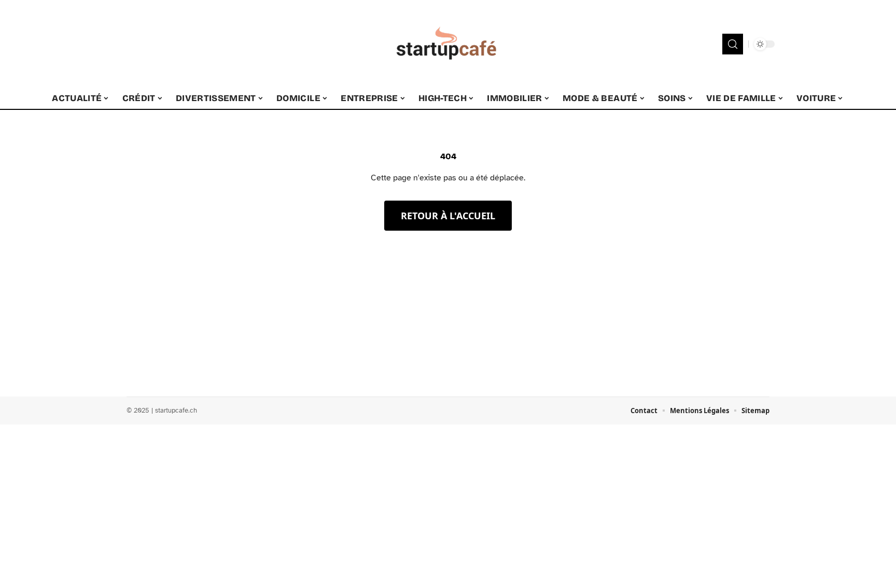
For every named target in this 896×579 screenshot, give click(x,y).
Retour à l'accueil (448, 215)
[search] (732, 44)
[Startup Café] (448, 44)
